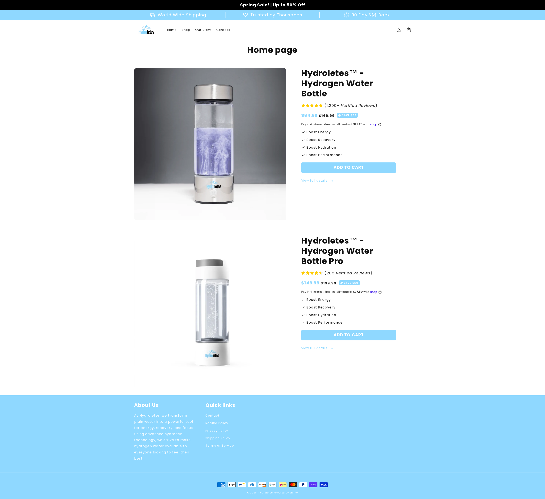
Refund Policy (216, 423)
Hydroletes (265, 492)
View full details (314, 180)
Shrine (294, 492)
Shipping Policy (217, 438)
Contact (212, 415)
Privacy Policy (216, 431)
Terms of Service (219, 445)
